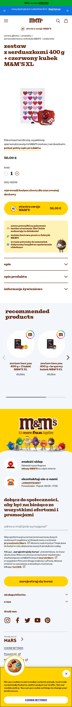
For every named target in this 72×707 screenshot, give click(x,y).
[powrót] (4, 10)
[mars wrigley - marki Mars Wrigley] (14, 639)
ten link (17, 566)
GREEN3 (44, 3)
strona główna (11, 35)
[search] (58, 20)
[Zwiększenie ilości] (17, 173)
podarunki (48, 38)
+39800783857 (31, 483)
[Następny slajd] (67, 357)
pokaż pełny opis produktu (22, 147)
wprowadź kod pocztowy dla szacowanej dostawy (31, 192)
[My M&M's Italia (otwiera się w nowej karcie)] (47, 620)
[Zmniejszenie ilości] (6, 173)
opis (7, 264)
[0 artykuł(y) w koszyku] (66, 20)
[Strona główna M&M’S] (36, 20)
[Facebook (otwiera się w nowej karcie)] (17, 620)
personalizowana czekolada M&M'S (22, 38)
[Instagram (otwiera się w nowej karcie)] (7, 620)
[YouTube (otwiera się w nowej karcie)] (37, 620)
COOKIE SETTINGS (13, 648)
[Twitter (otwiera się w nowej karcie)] (27, 620)
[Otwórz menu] (6, 20)
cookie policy (12, 688)
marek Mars (46, 557)
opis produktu (15, 276)
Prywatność (10, 654)
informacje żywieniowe (23, 289)
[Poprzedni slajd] (5, 357)
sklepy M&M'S (29, 468)
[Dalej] (67, 10)
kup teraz (55, 9)
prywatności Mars (15, 543)
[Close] (66, 673)
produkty (26, 35)
